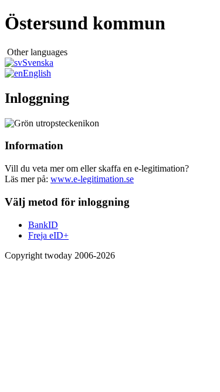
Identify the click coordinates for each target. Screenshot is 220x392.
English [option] (37, 73)
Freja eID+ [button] (48, 235)
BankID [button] (43, 225)
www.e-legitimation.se (92, 179)
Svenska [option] (37, 63)
